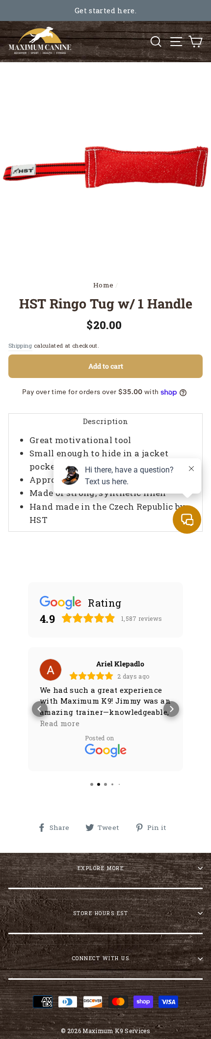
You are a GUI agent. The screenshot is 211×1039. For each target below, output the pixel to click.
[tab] (105, 420)
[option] (105, 10)
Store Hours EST (101, 913)
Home (103, 285)
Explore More (101, 868)
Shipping (20, 345)
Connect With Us (101, 958)
